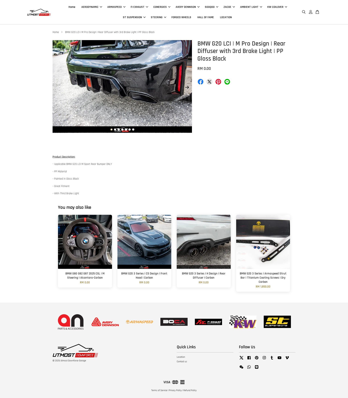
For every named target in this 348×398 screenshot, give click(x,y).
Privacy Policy (175, 390)
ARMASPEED (114, 7)
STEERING (157, 17)
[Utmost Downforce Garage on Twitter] (241, 359)
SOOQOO (210, 7)
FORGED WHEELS (181, 17)
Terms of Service (159, 390)
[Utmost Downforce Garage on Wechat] (241, 368)
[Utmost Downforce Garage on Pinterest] (256, 359)
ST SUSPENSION (132, 17)
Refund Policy (190, 390)
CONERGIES (160, 7)
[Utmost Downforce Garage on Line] (256, 368)
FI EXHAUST (137, 7)
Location (181, 357)
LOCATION (226, 17)
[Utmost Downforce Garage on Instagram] (264, 359)
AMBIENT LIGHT (249, 7)
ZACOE (227, 7)
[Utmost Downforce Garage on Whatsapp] (249, 368)
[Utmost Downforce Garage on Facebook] (249, 359)
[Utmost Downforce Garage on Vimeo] (287, 359)
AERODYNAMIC (89, 7)
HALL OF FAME (205, 17)
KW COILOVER (275, 7)
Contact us (182, 361)
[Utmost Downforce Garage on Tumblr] (271, 359)
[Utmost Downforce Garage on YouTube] (279, 359)
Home (72, 7)
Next (187, 87)
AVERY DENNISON (186, 7)
